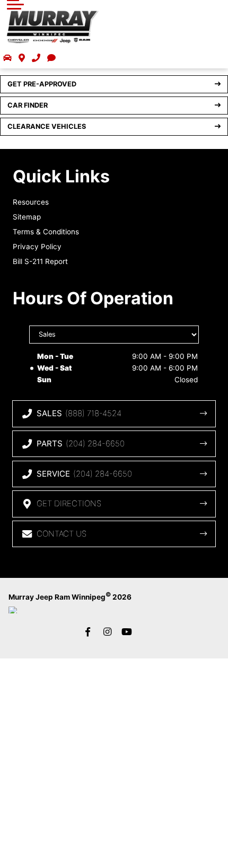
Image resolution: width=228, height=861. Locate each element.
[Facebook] (87, 631)
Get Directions (69, 503)
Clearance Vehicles (46, 126)
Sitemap (27, 217)
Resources (31, 202)
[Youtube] (127, 631)
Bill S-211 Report (40, 261)
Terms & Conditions (46, 231)
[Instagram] (107, 631)
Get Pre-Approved (41, 84)
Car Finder (27, 105)
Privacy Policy (37, 246)
